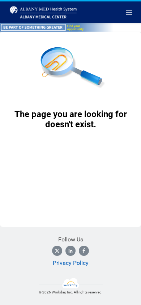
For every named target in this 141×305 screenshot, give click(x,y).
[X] (57, 251)
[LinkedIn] (70, 251)
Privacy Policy (71, 262)
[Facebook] (84, 251)
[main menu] (129, 12)
